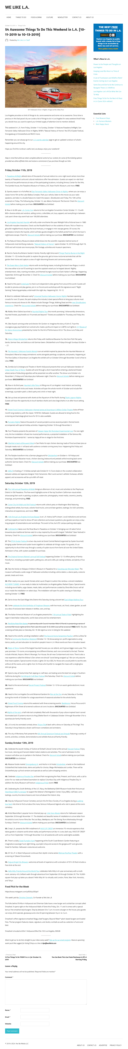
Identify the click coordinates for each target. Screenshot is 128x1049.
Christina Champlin (25, 897)
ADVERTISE (103, 1045)
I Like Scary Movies (53, 813)
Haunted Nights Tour (40, 311)
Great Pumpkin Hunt (27, 840)
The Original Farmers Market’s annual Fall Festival (27, 556)
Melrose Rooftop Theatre (67, 853)
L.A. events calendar (40, 139)
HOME (8, 17)
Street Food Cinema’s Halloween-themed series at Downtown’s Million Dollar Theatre (40, 409)
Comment (9, 977)
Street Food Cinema (15, 703)
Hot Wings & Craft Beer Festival (33, 676)
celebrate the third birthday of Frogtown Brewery (31, 605)
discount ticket (69, 676)
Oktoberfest (52, 455)
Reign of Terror (13, 648)
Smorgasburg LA (32, 764)
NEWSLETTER (63, 17)
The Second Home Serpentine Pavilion (58, 636)
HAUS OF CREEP (46, 828)
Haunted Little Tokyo (32, 385)
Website (8, 1023)
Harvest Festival (74, 748)
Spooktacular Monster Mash (68, 569)
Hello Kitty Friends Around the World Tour (24, 871)
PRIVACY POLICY (116, 1045)
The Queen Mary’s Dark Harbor (18, 265)
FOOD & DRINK (36, 17)
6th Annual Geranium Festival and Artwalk (54, 733)
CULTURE (49, 17)
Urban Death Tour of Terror (15, 370)
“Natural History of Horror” (44, 244)
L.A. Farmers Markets (103, 121)
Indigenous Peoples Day (25, 776)
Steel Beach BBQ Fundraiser (15, 791)
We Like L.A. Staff (23, 40)
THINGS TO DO (21, 17)
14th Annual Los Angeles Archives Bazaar (24, 516)
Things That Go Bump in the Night (71, 253)
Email (7, 1017)
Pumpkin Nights (14, 422)
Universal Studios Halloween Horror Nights (50, 296)
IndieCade (25, 283)
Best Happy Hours (102, 124)
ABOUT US (90, 17)
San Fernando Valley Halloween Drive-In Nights (49, 191)
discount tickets (34, 235)
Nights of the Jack (14, 712)
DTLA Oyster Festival (19, 541)
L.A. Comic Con (27, 210)
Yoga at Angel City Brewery (18, 862)
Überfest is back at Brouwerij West (21, 443)
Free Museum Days (103, 118)
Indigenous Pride (42, 782)
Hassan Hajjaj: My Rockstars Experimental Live (55, 431)
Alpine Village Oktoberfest (17, 339)
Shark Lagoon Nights (73, 397)
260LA (10, 471)
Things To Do (22, 25)
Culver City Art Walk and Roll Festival (22, 504)
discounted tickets (29, 305)
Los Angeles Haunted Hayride (18, 222)
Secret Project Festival (37, 685)
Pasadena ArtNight (14, 176)
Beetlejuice (66, 703)
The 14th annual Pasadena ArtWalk (21, 489)
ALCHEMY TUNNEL (12, 584)
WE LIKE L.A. (17, 7)
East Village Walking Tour (73, 599)
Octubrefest (60, 764)
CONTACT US (76, 17)
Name (8, 1010)
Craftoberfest (13, 529)
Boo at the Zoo (56, 694)
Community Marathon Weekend (24, 639)
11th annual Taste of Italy (61, 614)
